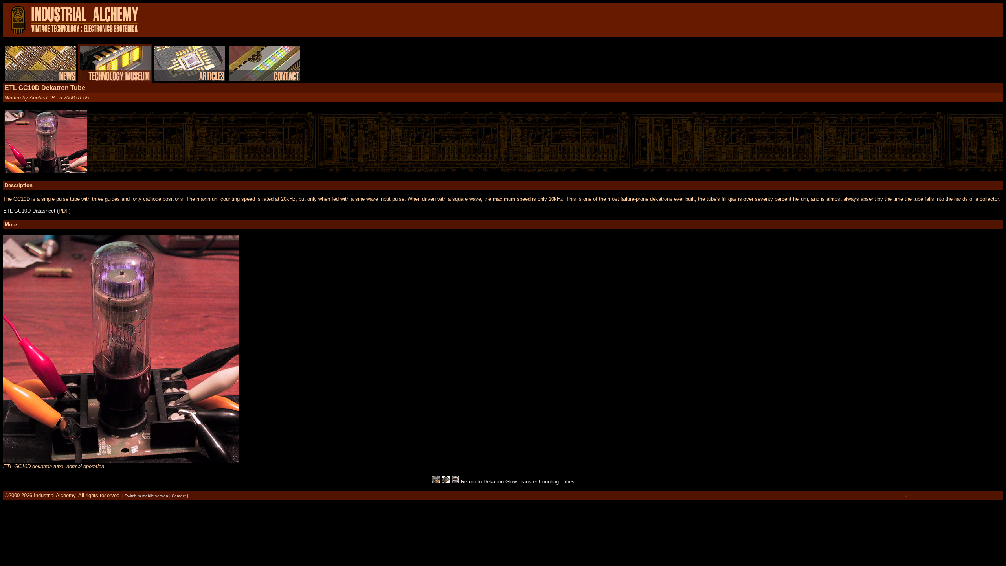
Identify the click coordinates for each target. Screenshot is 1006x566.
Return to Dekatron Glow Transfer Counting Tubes (518, 482)
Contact (179, 496)
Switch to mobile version (146, 496)
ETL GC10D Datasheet (29, 211)
